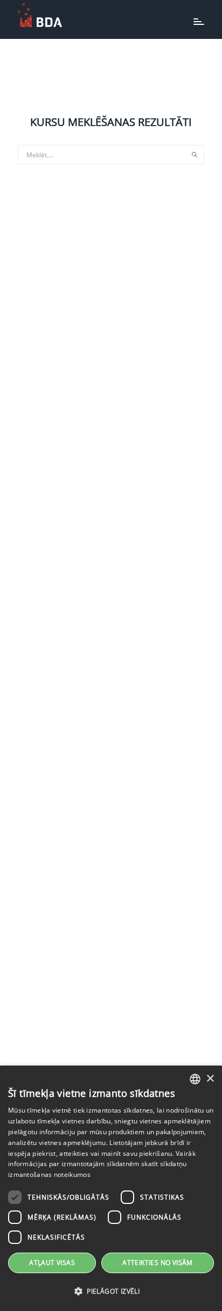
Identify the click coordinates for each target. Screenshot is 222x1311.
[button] (111, 1292)
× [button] (210, 1079)
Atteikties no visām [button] (157, 1262)
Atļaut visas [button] (52, 1262)
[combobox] (195, 1079)
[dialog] (111, 1188)
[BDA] (40, 15)
